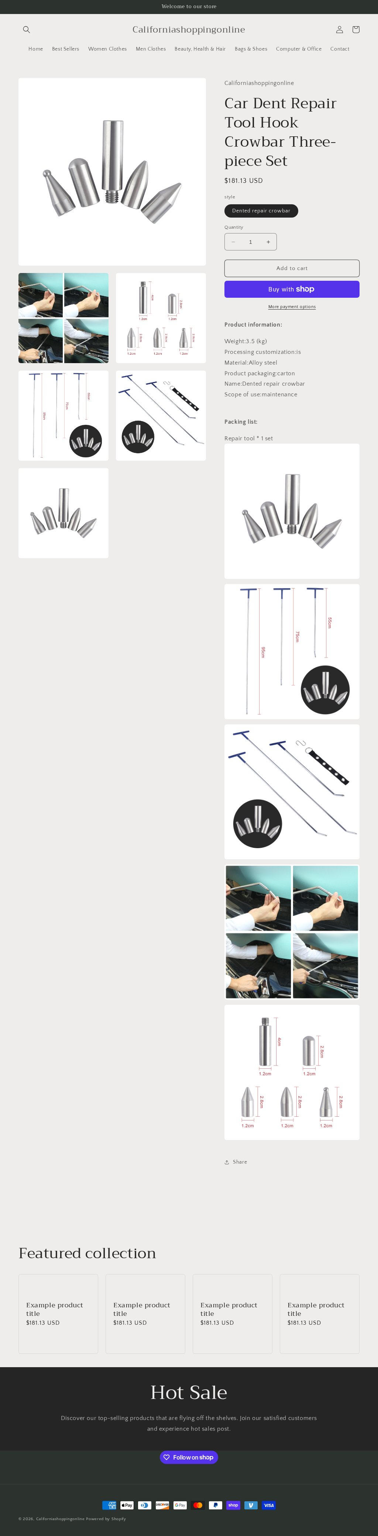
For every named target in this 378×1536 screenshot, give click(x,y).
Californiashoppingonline (60, 1519)
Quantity (233, 227)
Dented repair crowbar (261, 211)
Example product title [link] (54, 1309)
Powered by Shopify (106, 1519)
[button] (26, 29)
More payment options (292, 306)
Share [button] (240, 1162)
